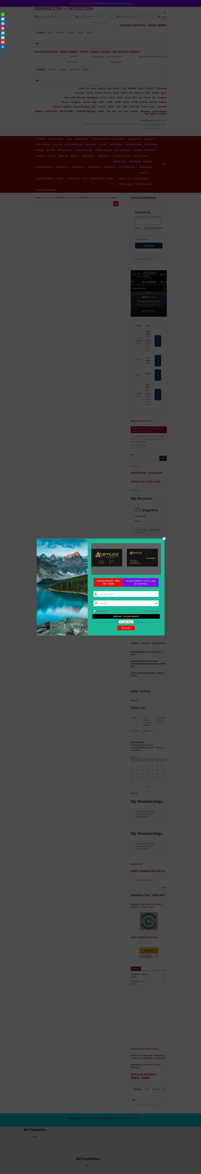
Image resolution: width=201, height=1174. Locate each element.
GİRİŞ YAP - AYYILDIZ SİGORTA (126, 616)
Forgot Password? (151, 611)
